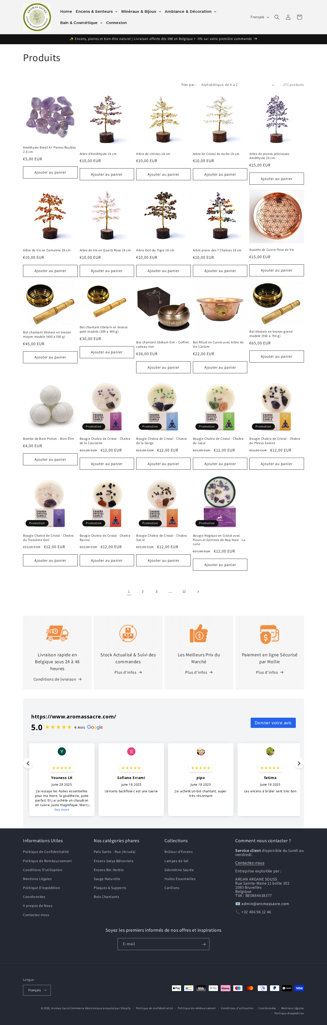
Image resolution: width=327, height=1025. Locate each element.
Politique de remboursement (197, 1008)
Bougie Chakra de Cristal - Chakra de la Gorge (161, 441)
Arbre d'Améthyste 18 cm (98, 154)
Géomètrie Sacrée (179, 870)
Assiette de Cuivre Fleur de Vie (271, 250)
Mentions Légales (37, 878)
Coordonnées (34, 897)
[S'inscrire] (203, 944)
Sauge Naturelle (107, 878)
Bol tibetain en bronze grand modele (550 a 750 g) (271, 334)
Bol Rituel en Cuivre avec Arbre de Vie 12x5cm (218, 344)
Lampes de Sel (177, 861)
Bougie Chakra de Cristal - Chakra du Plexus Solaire (274, 441)
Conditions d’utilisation (237, 1008)
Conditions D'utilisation (42, 870)
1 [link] (129, 591)
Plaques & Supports (110, 888)
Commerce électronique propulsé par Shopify (101, 1008)
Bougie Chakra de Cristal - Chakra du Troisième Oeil (48, 537)
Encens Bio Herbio (109, 870)
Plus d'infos (125, 672)
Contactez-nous (36, 915)
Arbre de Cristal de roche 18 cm (216, 154)
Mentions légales (292, 1008)
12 (184, 591)
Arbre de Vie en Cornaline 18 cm (47, 250)
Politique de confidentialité (154, 1008)
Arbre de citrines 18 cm (153, 154)
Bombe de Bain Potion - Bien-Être (48, 439)
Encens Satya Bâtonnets (113, 861)
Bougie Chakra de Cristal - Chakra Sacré (161, 537)
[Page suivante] (198, 591)
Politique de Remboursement (47, 861)
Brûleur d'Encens (179, 852)
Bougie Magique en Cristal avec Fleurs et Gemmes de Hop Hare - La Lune (219, 539)
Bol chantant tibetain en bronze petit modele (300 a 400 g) (104, 329)
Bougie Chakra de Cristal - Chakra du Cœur (218, 441)
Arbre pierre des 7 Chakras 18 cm (217, 250)
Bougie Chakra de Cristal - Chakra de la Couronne (105, 441)
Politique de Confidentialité (46, 852)
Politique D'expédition (41, 888)
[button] (277, 17)
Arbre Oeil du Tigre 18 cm (155, 250)
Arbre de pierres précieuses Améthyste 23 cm (269, 156)
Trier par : (188, 84)
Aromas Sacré (60, 1008)
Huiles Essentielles (180, 878)
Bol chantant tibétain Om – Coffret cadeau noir (162, 344)
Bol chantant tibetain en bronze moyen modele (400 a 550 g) (47, 334)
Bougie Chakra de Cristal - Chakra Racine (105, 537)
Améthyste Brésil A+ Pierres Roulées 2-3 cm (49, 149)
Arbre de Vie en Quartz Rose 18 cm (105, 250)
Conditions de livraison (54, 679)
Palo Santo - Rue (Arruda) (115, 852)
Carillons (172, 888)
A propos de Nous (38, 906)
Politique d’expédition (289, 1013)
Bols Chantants (106, 897)
